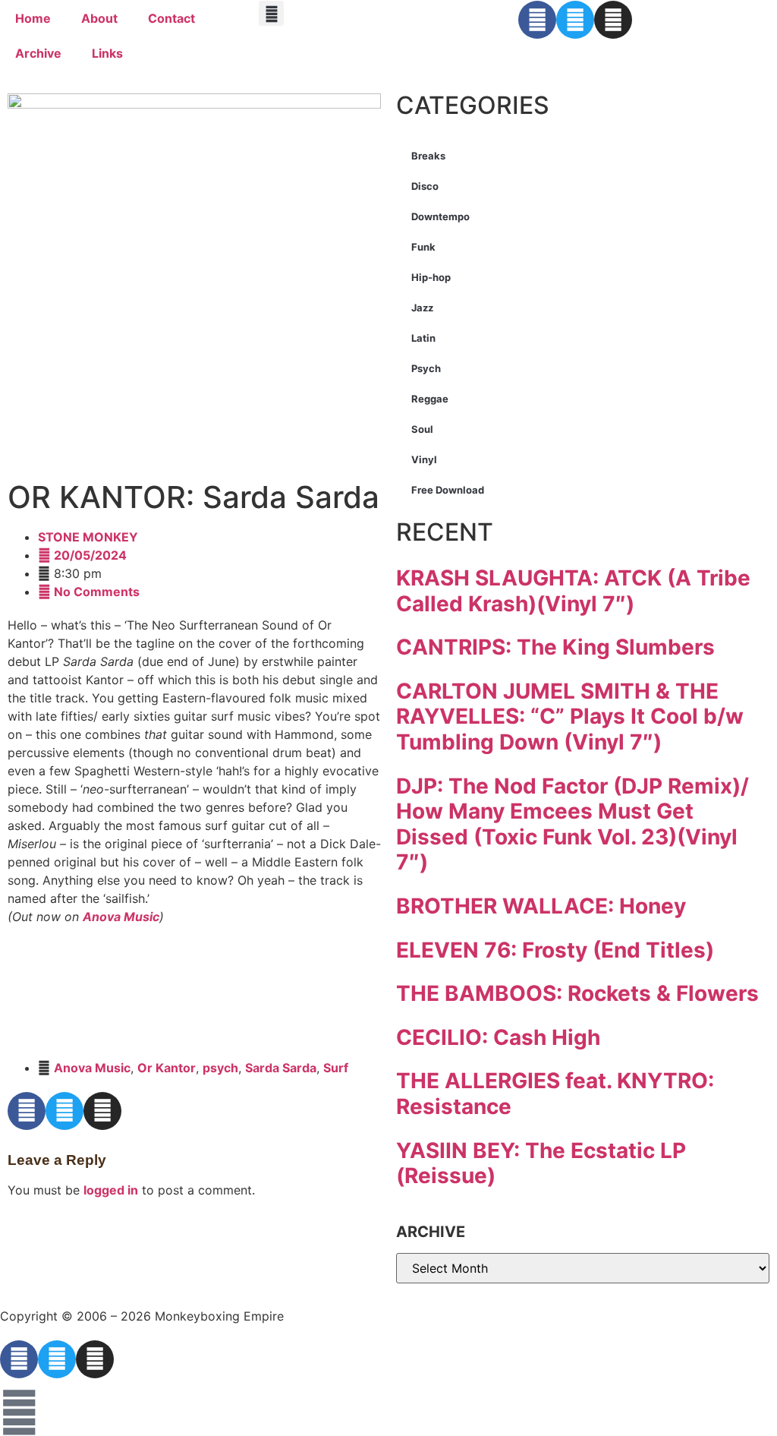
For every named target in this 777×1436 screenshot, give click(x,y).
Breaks (428, 156)
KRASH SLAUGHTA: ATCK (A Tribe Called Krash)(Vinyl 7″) (573, 591)
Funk (423, 247)
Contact (171, 18)
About (99, 18)
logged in (110, 1190)
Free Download (447, 490)
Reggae (429, 399)
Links (107, 53)
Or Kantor (166, 1067)
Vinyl (424, 459)
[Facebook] (537, 20)
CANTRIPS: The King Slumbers (555, 647)
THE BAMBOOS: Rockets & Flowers (577, 993)
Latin (423, 338)
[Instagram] (613, 20)
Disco (425, 186)
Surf (335, 1067)
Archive (38, 53)
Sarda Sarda (280, 1067)
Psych (426, 368)
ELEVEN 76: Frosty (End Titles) (555, 950)
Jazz (422, 307)
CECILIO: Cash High (498, 1037)
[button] (271, 13)
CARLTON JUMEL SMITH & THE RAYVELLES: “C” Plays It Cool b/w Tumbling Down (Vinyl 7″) (570, 716)
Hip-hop (431, 277)
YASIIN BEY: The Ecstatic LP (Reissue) (541, 1163)
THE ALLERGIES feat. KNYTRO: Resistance (555, 1093)
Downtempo (440, 216)
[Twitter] (575, 20)
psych (220, 1067)
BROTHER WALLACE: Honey (541, 906)
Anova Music (121, 916)
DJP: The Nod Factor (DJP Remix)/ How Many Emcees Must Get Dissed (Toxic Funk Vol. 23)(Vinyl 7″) (572, 824)
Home (33, 18)
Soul (422, 429)
